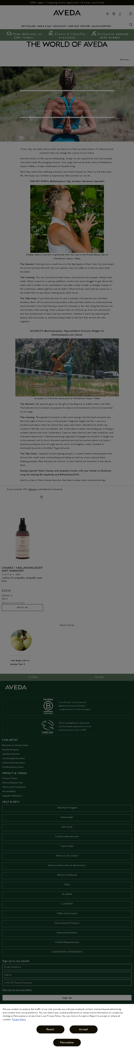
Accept (83, 1029)
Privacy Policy (19, 1019)
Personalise (67, 1042)
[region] (67, 1027)
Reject (50, 1029)
